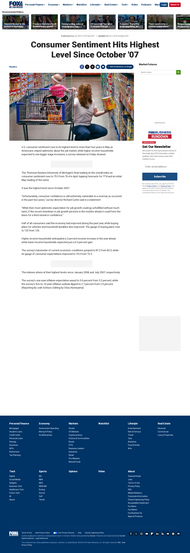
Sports (43, 471)
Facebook (82, 67)
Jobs (130, 479)
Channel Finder (134, 476)
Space (12, 499)
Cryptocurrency (75, 435)
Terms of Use (166, 186)
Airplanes (132, 442)
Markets (67, 4)
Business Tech (15, 486)
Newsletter (168, 534)
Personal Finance (34, 4)
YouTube (147, 534)
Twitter (87, 67)
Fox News (132, 506)
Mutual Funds (75, 462)
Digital (12, 476)
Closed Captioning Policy (138, 499)
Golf (41, 496)
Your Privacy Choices (66, 533)
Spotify (173, 534)
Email (103, 67)
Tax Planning (15, 455)
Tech (124, 4)
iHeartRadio (178, 534)
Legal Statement (41, 538)
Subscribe (160, 176)
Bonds (71, 442)
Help (79, 533)
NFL (40, 476)
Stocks (72, 428)
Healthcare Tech (16, 489)
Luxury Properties (165, 435)
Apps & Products (135, 516)
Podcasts (146, 4)
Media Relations (135, 493)
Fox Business (16, 4)
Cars (130, 438)
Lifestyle (95, 4)
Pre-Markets (74, 458)
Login (163, 5)
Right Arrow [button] (185, 22)
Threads (92, 67)
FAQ (130, 489)
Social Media (14, 479)
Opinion (73, 471)
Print (98, 67)
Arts (130, 448)
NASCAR (43, 486)
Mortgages (14, 428)
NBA (41, 479)
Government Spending (49, 428)
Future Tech (14, 493)
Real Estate (110, 4)
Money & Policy (45, 432)
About (131, 471)
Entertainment (134, 428)
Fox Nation (132, 510)
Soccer (42, 493)
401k (11, 448)
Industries (73, 452)
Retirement (14, 452)
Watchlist (82, 4)
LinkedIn (157, 534)
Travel (130, 435)
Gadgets (13, 483)
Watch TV (175, 5)
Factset (92, 536)
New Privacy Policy (42, 533)
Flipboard (152, 534)
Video (134, 4)
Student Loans (15, 432)
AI (10, 496)
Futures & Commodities (79, 438)
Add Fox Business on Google (121, 67)
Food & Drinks (134, 445)
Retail (71, 455)
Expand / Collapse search (157, 5)
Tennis (42, 499)
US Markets (74, 432)
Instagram (141, 534)
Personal (162, 428)
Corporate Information (138, 496)
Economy (53, 4)
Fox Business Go (135, 513)
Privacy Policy (152, 186)
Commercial (163, 432)
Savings (12, 442)
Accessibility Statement (138, 503)
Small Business (45, 435)
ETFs (71, 445)
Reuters (13, 67)
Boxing (42, 489)
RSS (162, 534)
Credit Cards (14, 435)
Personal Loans (16, 438)
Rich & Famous (134, 432)
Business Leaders (76, 448)
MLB (41, 483)
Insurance (13, 445)
